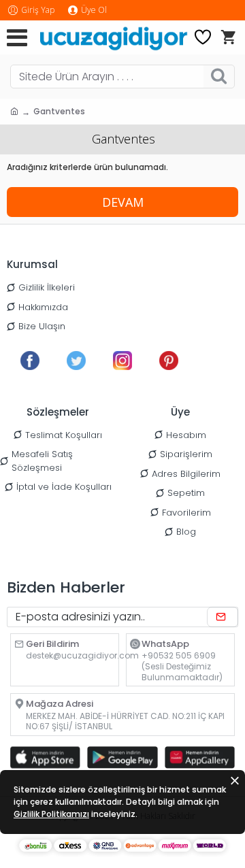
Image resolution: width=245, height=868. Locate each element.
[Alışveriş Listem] (203, 37)
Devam (123, 202)
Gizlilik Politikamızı (51, 814)
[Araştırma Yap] (218, 76)
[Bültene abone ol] (222, 617)
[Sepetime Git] (228, 37)
